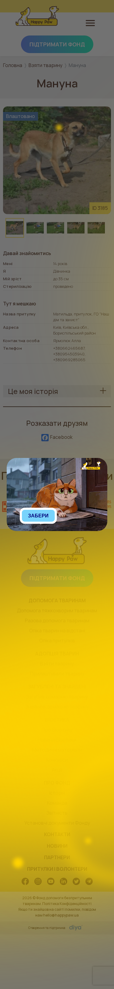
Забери (38, 515)
